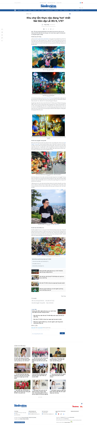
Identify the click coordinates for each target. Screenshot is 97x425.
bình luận (53, 29)
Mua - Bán (72, 10)
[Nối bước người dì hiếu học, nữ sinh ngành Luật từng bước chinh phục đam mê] (35, 289)
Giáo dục (29, 10)
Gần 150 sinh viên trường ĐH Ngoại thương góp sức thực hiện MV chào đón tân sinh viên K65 (40, 360)
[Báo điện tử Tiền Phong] (75, 407)
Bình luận (2, 38)
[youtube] (82, 3)
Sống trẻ (25, 10)
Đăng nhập (33, 327)
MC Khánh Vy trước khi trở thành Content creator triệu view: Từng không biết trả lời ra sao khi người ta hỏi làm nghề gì (40, 392)
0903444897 (45, 412)
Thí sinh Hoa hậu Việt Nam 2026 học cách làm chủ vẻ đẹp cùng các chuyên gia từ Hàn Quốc (21, 376)
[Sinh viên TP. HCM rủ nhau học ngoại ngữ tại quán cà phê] (35, 284)
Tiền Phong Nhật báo (51, 2)
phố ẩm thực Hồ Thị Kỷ (47, 98)
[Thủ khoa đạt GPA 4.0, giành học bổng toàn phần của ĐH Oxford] (58, 368)
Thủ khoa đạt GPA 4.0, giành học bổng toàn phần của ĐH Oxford (58, 375)
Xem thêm (82, 10)
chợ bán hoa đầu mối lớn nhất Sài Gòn (41, 38)
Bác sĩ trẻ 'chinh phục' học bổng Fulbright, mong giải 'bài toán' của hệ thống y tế (57, 359)
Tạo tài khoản (40, 327)
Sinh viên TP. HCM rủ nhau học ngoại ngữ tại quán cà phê (52, 283)
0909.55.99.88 (32, 412)
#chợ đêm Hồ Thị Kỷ (50, 300)
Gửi (62, 333)
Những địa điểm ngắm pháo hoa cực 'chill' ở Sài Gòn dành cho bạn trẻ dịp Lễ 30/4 (51, 271)
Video (61, 10)
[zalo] (64, 414)
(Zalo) (36, 412)
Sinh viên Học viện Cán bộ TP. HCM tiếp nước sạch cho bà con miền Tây (52, 277)
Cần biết (77, 10)
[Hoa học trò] (81, 407)
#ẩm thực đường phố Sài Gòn (38, 300)
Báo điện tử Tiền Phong (48, 6)
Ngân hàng (57, 224)
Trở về (2, 41)
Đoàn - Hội (20, 10)
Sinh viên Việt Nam (20, 406)
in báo (51, 29)
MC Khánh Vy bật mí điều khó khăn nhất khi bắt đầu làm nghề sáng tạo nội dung (58, 391)
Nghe (2, 29)
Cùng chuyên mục (20, 346)
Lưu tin (2, 35)
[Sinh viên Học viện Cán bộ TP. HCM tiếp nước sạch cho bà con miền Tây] (35, 277)
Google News (70, 14)
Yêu (39, 10)
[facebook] (80, 3)
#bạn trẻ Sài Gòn (49, 302)
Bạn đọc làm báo (20, 422)
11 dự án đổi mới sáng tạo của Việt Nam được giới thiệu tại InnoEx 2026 (39, 375)
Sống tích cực (66, 10)
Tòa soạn (16, 411)
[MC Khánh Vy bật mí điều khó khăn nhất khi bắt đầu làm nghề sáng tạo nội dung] (58, 384)
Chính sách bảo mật (75, 411)
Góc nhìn (34, 10)
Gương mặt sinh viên (49, 10)
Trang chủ (15, 10)
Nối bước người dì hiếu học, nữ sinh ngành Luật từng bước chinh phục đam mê (51, 289)
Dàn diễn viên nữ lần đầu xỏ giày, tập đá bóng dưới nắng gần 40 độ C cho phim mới (22, 391)
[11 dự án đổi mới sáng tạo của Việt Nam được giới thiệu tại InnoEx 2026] (40, 368)
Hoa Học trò (59, 2)
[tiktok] (61, 414)
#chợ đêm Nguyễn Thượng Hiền (38, 302)
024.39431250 (17, 414)
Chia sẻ (2, 32)
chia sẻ (44, 29)
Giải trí (43, 10)
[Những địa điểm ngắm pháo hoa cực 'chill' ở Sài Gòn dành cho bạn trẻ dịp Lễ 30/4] (35, 271)
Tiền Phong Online (43, 2)
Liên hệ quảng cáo (32, 411)
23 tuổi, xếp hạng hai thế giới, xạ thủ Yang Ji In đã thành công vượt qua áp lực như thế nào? (22, 359)
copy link (48, 29)
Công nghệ (56, 10)
